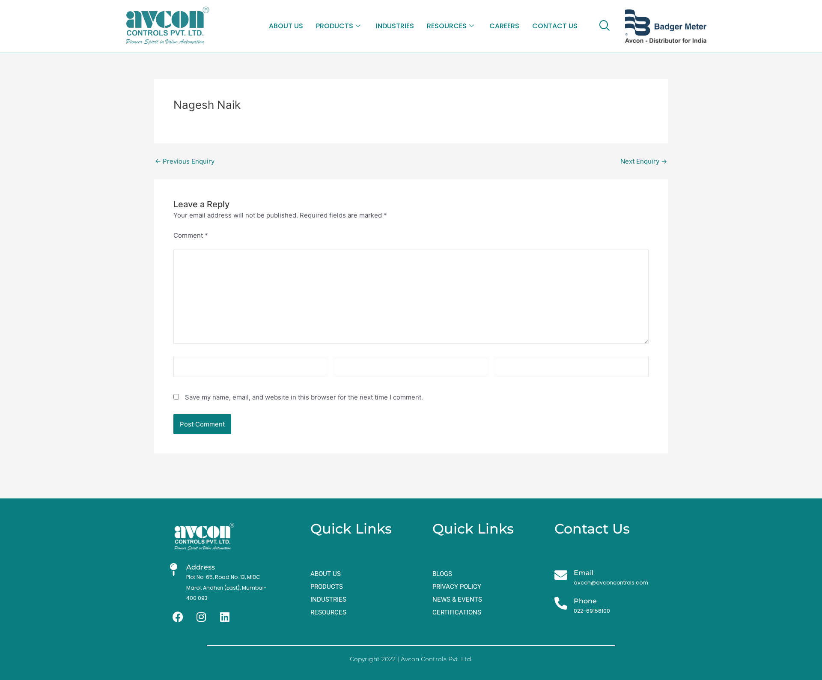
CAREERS (504, 26)
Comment (190, 235)
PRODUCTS (334, 26)
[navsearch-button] (604, 26)
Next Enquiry (643, 161)
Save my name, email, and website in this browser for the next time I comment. (304, 397)
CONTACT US (555, 26)
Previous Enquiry (184, 161)
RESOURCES (447, 26)
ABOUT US (286, 26)
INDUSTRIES (395, 26)
